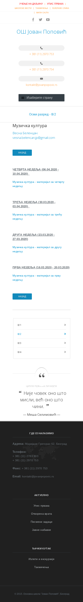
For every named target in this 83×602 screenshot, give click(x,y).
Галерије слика (60, 8)
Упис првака (55, 3)
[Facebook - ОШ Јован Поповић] (33, 19)
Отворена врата (41, 513)
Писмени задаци (42, 521)
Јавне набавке (41, 529)
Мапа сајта (42, 13)
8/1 (19, 325)
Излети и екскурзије (41, 559)
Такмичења (42, 8)
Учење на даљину (31, 3)
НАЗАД (22, 152)
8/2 (19, 334)
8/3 (19, 343)
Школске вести (23, 8)
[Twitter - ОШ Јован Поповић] (40, 19)
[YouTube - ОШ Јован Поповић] (47, 19)
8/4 (19, 352)
